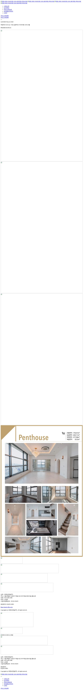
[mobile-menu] (1, 19)
